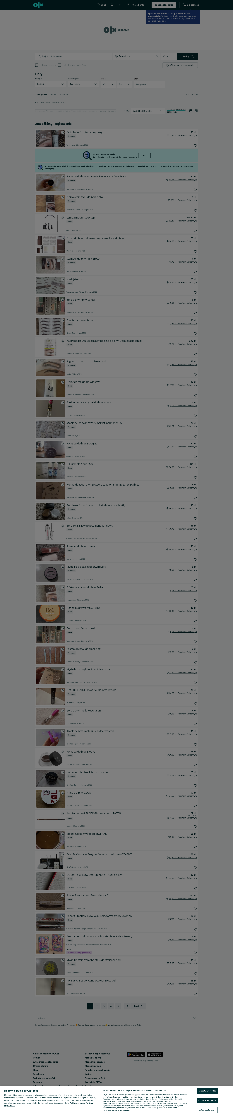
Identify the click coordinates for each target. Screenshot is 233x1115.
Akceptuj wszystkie (207, 1091)
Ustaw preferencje (207, 1110)
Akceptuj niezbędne (207, 1100)
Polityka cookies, (77, 1103)
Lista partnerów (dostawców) (116, 1110)
